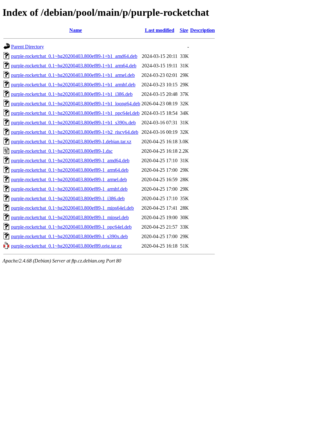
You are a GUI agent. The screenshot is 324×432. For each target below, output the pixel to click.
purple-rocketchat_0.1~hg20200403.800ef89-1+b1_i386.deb (72, 94)
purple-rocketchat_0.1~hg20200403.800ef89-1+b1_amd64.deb (74, 56)
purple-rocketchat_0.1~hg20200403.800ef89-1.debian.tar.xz (71, 141)
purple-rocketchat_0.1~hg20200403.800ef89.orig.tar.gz (66, 246)
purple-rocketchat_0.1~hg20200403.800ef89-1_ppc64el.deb (71, 227)
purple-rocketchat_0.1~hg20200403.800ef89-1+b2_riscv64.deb (74, 132)
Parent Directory (27, 46)
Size (184, 30)
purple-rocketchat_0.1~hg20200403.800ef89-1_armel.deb (69, 179)
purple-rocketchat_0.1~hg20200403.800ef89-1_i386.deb (68, 198)
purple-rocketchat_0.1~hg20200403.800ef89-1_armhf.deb (69, 189)
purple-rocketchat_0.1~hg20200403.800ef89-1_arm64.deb (69, 170)
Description (202, 30)
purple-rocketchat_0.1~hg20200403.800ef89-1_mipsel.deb (70, 217)
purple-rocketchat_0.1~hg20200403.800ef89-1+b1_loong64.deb (75, 103)
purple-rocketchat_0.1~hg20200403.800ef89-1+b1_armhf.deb (73, 84)
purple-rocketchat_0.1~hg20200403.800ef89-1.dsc (62, 151)
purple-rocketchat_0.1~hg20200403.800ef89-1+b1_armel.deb (73, 75)
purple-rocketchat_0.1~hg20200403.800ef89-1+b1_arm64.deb (73, 65)
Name (75, 30)
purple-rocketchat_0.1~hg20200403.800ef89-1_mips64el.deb (72, 208)
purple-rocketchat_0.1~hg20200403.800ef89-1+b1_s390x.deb (73, 122)
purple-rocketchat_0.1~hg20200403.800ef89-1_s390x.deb (69, 236)
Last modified (159, 30)
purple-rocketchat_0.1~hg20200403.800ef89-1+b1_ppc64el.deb (75, 113)
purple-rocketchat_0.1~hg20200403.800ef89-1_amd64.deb (70, 160)
